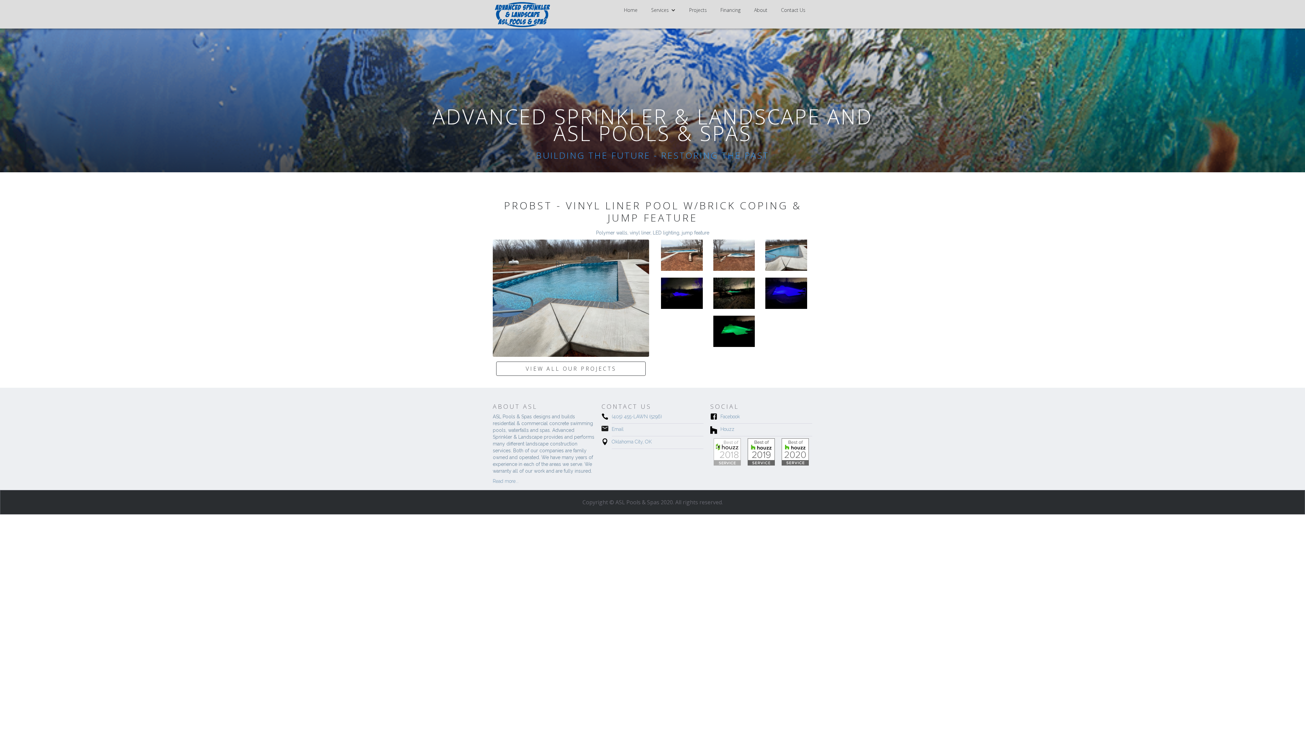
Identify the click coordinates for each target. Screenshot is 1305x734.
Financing (730, 10)
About (760, 10)
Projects (698, 10)
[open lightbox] (571, 298)
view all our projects (571, 368)
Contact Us (793, 10)
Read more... (506, 481)
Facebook (730, 416)
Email (618, 429)
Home (631, 10)
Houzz (727, 429)
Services (660, 10)
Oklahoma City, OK (632, 441)
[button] (663, 10)
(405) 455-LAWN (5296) (637, 416)
